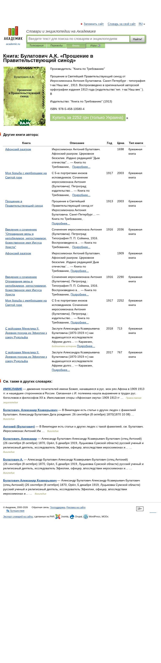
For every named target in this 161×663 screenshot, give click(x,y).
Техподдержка (57, 507)
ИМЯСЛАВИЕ (12, 389)
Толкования (36, 45)
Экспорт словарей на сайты (18, 516)
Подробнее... (81, 166)
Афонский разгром (18, 149)
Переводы (56, 45)
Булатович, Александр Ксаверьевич (30, 410)
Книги (75, 45)
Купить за (87, 117)
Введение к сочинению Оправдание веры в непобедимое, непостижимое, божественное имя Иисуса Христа (26, 285)
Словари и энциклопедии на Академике (61, 31)
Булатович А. (13, 459)
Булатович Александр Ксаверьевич (30, 480)
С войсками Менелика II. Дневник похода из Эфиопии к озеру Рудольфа (26, 333)
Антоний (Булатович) (19, 426)
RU (141, 24)
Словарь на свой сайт (122, 24)
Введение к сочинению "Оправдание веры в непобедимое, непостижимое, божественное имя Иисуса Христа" (26, 238)
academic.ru (13, 44)
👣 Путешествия (15, 510)
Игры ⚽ (95, 45)
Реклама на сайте (76, 507)
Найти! (137, 39)
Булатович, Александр (20, 438)
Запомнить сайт (94, 24)
